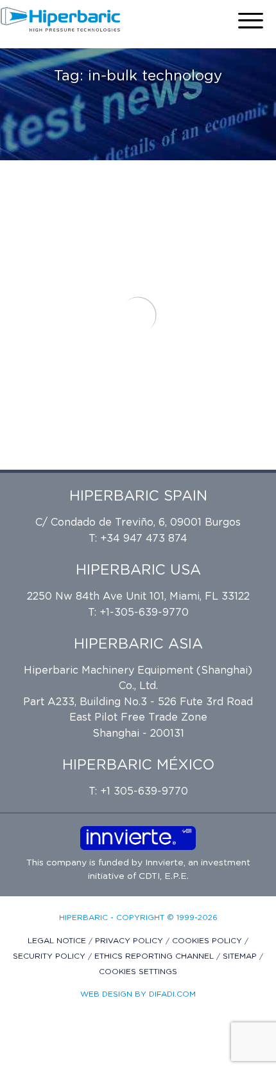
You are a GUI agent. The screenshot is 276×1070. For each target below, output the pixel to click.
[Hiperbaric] (60, 19)
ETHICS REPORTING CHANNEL (155, 956)
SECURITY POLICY (50, 956)
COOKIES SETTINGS (138, 971)
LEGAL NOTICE (58, 941)
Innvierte (163, 862)
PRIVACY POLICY (130, 941)
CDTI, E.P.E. (164, 876)
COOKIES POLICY (208, 941)
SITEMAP (241, 956)
